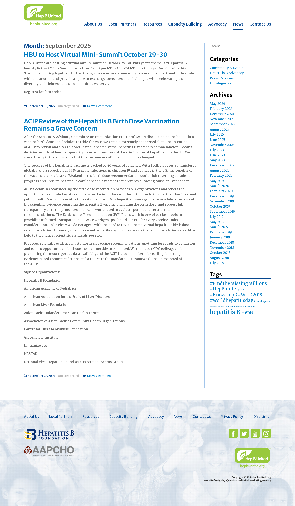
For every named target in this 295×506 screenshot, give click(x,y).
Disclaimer (262, 416)
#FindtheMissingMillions (238, 283)
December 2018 (222, 242)
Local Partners (122, 24)
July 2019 (217, 217)
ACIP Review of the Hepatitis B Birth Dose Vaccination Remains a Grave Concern (101, 124)
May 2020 (217, 181)
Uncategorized (68, 106)
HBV (223, 306)
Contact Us (260, 24)
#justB (240, 289)
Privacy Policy (232, 416)
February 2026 (221, 109)
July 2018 (217, 263)
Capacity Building (185, 24)
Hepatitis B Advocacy (227, 73)
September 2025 (222, 124)
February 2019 (221, 232)
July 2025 (217, 134)
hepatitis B (225, 312)
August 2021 (219, 170)
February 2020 (221, 191)
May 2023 (217, 160)
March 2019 (219, 227)
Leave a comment (99, 106)
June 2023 (217, 155)
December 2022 (222, 165)
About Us (93, 24)
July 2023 (217, 150)
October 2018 (220, 253)
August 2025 (219, 129)
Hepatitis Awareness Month (240, 306)
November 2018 (222, 248)
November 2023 (222, 145)
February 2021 (221, 175)
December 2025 (222, 114)
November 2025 (222, 119)
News (238, 24)
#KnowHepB (223, 295)
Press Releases (222, 78)
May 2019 (217, 222)
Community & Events (227, 68)
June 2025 (217, 140)
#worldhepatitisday (231, 300)
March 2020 (219, 186)
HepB (247, 312)
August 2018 (219, 258)
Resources (152, 24)
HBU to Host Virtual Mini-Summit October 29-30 (95, 54)
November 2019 (222, 201)
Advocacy (217, 24)
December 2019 (222, 196)
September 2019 (222, 211)
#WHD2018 (250, 295)
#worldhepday (262, 301)
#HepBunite (223, 289)
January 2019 (220, 237)
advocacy (215, 306)
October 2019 (220, 206)
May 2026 (217, 104)
